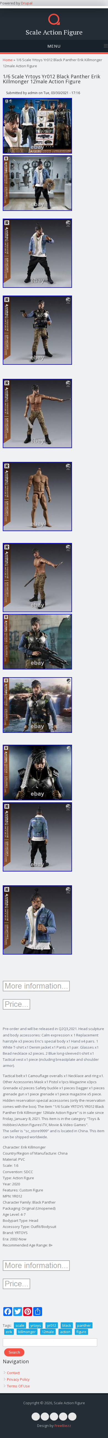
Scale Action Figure (54, 32)
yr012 (51, 1325)
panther (84, 1325)
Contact (13, 1372)
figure (81, 1331)
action (65, 1331)
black (66, 1325)
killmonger (27, 1331)
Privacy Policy (18, 1379)
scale (20, 1325)
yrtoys (35, 1325)
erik (9, 1331)
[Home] (54, 23)
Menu (54, 46)
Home (8, 59)
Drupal (26, 3)
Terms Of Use (18, 1385)
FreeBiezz (63, 1425)
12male (48, 1331)
